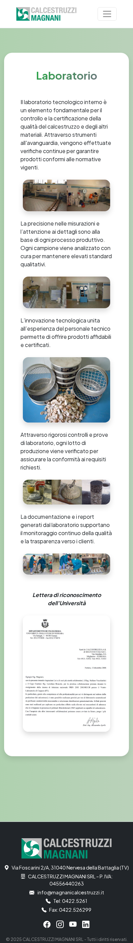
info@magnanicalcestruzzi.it (71, 892)
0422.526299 (75, 910)
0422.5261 (74, 901)
